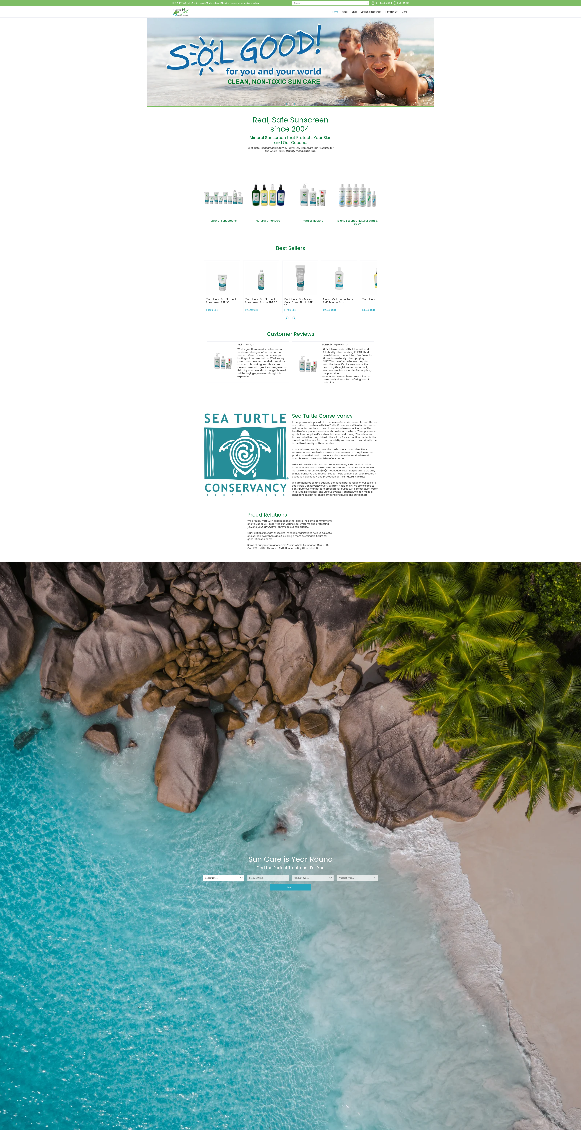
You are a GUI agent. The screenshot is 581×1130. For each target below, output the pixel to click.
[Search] (367, 3)
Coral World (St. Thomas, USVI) (265, 548)
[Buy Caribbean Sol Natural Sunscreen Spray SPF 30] (261, 278)
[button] (381, 3)
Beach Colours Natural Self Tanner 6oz (338, 300)
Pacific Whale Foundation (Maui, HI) (307, 545)
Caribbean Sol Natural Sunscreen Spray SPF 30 (261, 300)
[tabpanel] (290, 290)
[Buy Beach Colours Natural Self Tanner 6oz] (339, 278)
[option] (248, 362)
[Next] (294, 103)
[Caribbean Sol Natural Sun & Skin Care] (180, 11)
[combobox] (329, 3)
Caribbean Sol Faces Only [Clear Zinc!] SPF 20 (298, 302)
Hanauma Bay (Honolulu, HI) (301, 548)
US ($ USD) (404, 3)
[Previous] (286, 103)
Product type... (256, 877)
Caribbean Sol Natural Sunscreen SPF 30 (221, 300)
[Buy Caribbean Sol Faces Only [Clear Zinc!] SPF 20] (300, 278)
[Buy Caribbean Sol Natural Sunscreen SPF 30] (222, 278)
